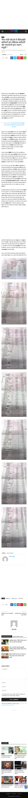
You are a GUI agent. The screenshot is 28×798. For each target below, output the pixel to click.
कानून (2, 768)
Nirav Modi (21, 598)
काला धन (16, 783)
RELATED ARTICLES (6, 636)
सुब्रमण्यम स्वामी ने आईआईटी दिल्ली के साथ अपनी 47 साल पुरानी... (6, 772)
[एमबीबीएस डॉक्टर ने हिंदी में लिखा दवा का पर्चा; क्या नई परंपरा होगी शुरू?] (5, 641)
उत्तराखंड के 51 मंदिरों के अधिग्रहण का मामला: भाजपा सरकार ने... (19, 772)
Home (2, 35)
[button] (26, 31)
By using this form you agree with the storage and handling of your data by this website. (13, 694)
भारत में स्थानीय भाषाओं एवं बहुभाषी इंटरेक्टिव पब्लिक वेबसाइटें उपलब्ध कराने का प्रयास (17, 648)
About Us (14, 793)
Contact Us (19, 793)
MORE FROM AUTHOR (18, 636)
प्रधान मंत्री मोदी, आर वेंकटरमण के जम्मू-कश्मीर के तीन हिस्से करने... (20, 757)
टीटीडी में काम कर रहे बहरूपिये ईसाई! (7, 614)
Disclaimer (8, 793)
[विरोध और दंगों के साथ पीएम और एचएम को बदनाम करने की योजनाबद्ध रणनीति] (7, 780)
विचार (15, 753)
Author (3, 553)
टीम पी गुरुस (4, 54)
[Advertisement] (14, 15)
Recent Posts (10, 553)
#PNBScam (8, 598)
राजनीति (3, 753)
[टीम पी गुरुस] (5, 559)
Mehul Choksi (14, 598)
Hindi (6, 35)
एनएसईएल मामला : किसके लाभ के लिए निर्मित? (21, 614)
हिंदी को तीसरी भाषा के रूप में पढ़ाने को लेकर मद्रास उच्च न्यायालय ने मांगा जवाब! (17, 655)
